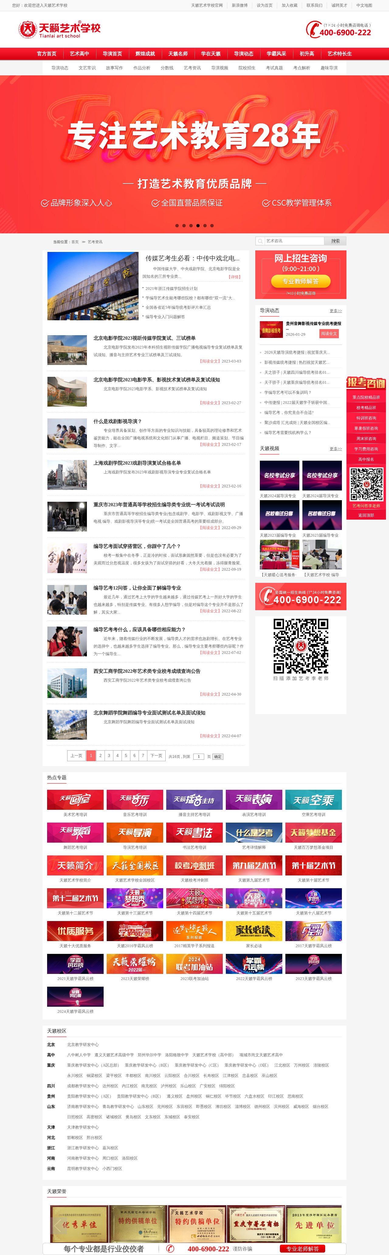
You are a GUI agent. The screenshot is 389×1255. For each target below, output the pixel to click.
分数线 (167, 68)
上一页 (76, 755)
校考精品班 (366, 407)
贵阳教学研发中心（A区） (90, 1096)
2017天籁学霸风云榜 (314, 946)
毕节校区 (233, 1096)
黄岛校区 (133, 1117)
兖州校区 (165, 1106)
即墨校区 (204, 1106)
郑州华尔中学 (149, 1055)
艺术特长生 (340, 53)
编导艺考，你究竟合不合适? (289, 412)
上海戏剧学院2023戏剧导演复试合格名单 (137, 463)
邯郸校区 (75, 1137)
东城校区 (172, 1117)
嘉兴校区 (110, 1148)
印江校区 (276, 1096)
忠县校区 (250, 1075)
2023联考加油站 (195, 978)
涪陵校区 (321, 1065)
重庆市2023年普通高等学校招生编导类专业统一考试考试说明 (159, 504)
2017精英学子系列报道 (194, 946)
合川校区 (192, 1075)
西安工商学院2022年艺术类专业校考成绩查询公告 (147, 671)
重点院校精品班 (366, 397)
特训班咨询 (366, 418)
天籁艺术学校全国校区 (135, 880)
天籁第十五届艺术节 (254, 913)
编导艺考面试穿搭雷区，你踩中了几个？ (137, 546)
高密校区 (94, 1117)
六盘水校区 (254, 1096)
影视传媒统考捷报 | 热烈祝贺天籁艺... (296, 362)
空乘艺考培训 (313, 814)
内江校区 (130, 1086)
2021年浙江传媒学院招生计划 (172, 288)
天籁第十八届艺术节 (314, 913)
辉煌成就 (145, 53)
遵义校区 (175, 1096)
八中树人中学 (79, 1055)
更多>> (336, 310)
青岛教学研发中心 (118, 1106)
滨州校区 (282, 1106)
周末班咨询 (366, 438)
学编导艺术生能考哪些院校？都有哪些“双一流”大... (190, 298)
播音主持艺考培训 (194, 814)
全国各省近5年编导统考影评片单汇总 (178, 307)
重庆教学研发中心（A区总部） (94, 1065)
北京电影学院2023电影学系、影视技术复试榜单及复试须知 (157, 379)
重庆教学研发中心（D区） (248, 1065)
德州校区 (262, 1106)
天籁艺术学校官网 (207, 5)
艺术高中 (79, 53)
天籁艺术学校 (55, 5)
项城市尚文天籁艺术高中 (261, 1055)
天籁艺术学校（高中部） (214, 1055)
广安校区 (207, 1086)
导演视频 (219, 68)
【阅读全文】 (210, 361)
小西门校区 (112, 1168)
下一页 (156, 755)
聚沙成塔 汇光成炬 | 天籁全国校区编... (297, 422)
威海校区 (301, 1106)
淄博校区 (243, 1106)
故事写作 (114, 68)
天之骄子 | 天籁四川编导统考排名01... (296, 372)
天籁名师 (178, 53)
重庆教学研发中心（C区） (198, 1065)
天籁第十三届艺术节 (135, 913)
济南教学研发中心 (83, 1106)
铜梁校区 (94, 1075)
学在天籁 (211, 53)
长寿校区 (211, 1075)
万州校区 (302, 1065)
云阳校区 (172, 1075)
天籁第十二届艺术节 (75, 913)
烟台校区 (321, 1106)
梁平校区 (114, 1075)
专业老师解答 (302, 1249)
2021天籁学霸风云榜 (75, 978)
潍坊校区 (223, 1106)
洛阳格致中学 (177, 1055)
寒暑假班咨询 (366, 428)
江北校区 (282, 1065)
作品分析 (141, 68)
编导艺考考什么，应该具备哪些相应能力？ (140, 629)
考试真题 (274, 68)
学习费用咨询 (366, 449)
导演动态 (243, 53)
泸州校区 (169, 1086)
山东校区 (145, 1106)
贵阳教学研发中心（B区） (140, 1096)
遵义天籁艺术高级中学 (114, 1055)
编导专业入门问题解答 (165, 317)
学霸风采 (276, 53)
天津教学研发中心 (83, 1127)
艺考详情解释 (254, 847)
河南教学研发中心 (83, 1158)
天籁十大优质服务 (75, 946)
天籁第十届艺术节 (313, 880)
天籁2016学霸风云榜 (135, 946)
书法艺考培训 (194, 847)
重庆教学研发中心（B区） (148, 1065)
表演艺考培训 (254, 814)
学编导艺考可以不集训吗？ (288, 392)
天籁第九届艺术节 (254, 880)
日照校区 (75, 1117)
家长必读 (254, 946)
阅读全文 (329, 333)
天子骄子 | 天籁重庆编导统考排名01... (296, 382)
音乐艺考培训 (135, 814)
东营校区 (184, 1106)
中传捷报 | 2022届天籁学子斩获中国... (297, 402)
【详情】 (235, 277)
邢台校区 (94, 1137)
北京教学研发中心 (83, 1044)
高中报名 (366, 459)
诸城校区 (114, 1117)
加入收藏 (290, 5)
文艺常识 (87, 68)
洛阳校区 (130, 1158)
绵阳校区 (227, 1086)
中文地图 (364, 5)
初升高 (307, 53)
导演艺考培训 (135, 847)
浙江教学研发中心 (83, 1148)
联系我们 (314, 5)
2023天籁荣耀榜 (135, 978)
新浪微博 (240, 5)
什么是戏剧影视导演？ (118, 421)
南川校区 (153, 1075)
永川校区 (75, 1075)
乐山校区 (188, 1086)
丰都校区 (133, 1075)
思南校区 (295, 1096)
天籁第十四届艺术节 (194, 913)
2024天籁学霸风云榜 (75, 1011)
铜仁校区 (214, 1096)
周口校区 (110, 1158)
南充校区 (149, 1086)
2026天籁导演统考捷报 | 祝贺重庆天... (297, 352)
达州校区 (110, 1086)
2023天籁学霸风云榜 (314, 978)
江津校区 (231, 1075)
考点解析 (301, 68)
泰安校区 (192, 1117)
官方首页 (47, 53)
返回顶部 (366, 515)
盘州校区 (194, 1096)
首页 (75, 242)
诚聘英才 (339, 5)
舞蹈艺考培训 (75, 847)
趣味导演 (329, 68)
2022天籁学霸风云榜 (254, 978)
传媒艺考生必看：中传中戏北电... (192, 258)
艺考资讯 (192, 68)
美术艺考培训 (75, 814)
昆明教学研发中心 (83, 1168)
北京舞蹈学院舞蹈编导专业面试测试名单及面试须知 (149, 712)
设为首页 (265, 5)
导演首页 (112, 53)
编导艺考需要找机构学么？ (288, 432)
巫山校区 (269, 1075)
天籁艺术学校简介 (75, 880)
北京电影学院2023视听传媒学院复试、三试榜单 (145, 338)
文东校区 (153, 1117)
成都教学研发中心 (83, 1086)
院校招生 (247, 68)
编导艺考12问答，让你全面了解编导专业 (137, 587)
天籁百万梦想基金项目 (313, 847)
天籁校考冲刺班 (194, 880)
